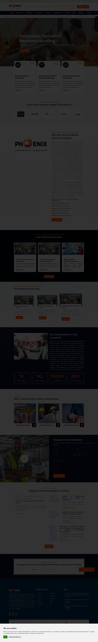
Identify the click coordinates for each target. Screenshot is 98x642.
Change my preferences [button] (14, 637)
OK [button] (5, 637)
